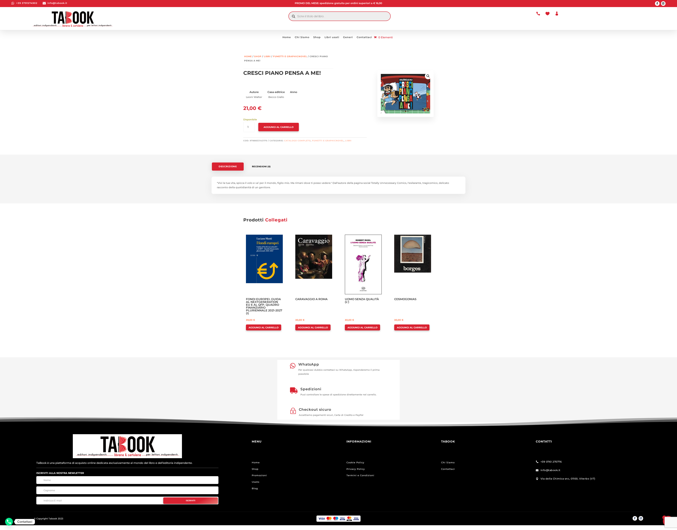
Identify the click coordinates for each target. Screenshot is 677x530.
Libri (267, 56)
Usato (255, 481)
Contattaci (364, 37)
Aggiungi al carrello (279, 127)
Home (286, 37)
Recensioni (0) (261, 166)
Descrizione (228, 166)
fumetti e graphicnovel (290, 56)
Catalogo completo (297, 140)
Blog (255, 488)
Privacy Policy (355, 469)
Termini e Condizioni (360, 475)
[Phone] (9, 522)
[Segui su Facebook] (657, 3)
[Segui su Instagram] (663, 3)
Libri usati (332, 37)
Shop (317, 37)
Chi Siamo (302, 37)
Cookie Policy (355, 462)
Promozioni (259, 475)
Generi (348, 37)
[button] (428, 76)
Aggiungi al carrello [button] (264, 327)
